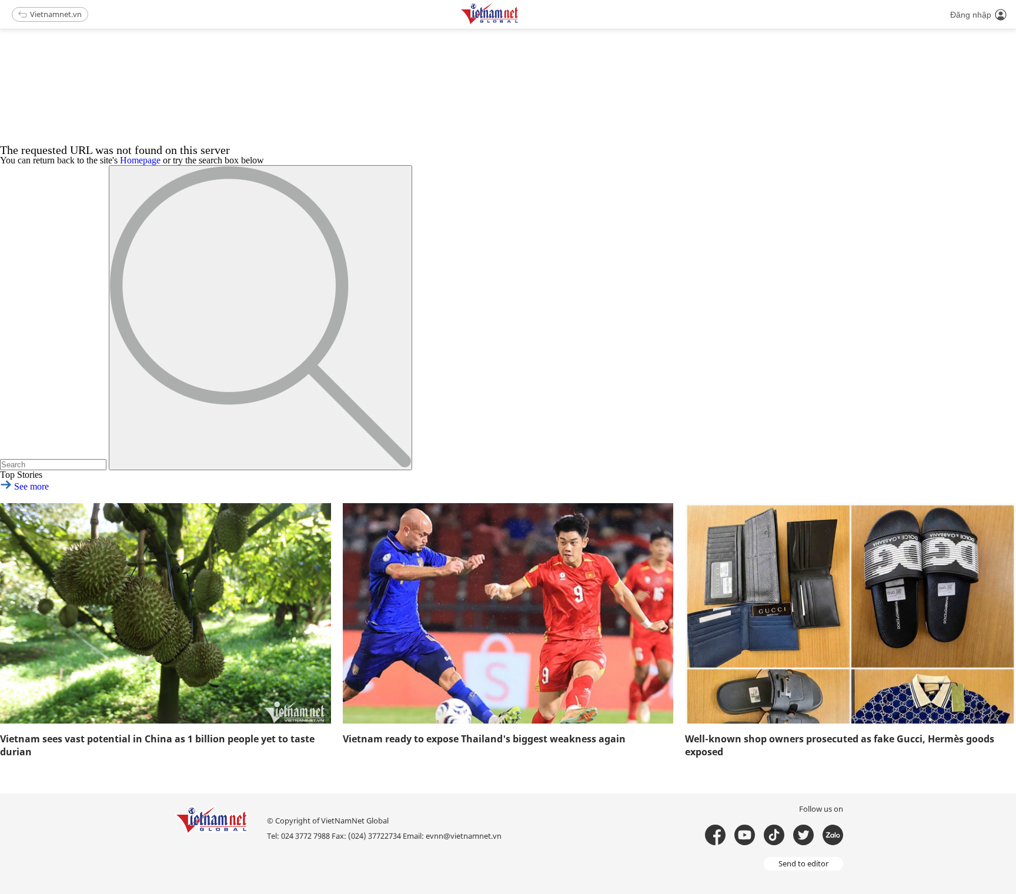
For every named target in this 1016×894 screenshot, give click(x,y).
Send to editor (803, 863)
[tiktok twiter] (803, 835)
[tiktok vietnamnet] (774, 835)
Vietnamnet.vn (56, 14)
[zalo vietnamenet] (833, 835)
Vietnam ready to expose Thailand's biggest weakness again (484, 738)
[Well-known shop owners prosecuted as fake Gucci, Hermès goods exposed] (850, 613)
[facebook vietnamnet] (715, 835)
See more (30, 486)
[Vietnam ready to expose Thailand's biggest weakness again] (508, 613)
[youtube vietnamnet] (744, 835)
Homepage (140, 160)
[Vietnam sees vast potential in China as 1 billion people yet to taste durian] (165, 613)
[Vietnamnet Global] (519, 22)
